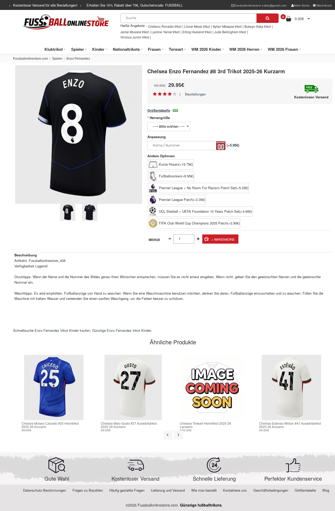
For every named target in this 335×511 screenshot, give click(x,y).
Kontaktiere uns (235, 490)
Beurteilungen (195, 94)
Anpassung (156, 136)
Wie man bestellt (204, 490)
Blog (325, 490)
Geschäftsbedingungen (270, 490)
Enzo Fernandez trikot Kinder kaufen (62, 330)
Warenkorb (324, 5)
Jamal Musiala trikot (134, 32)
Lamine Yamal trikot (166, 32)
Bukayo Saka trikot (257, 26)
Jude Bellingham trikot (230, 32)
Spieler (57, 58)
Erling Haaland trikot (196, 32)
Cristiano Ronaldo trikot (164, 26)
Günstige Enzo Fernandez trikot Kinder (121, 330)
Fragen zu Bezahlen (87, 490)
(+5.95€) (233, 145)
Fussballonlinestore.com (30, 58)
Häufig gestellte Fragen (126, 490)
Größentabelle (158, 110)
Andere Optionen (161, 155)
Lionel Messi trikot (197, 26)
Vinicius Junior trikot (134, 37)
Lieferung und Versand (168, 490)
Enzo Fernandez (78, 58)
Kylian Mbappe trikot (227, 26)
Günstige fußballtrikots (201, 505)
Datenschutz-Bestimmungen (44, 490)
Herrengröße (160, 117)
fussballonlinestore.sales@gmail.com (261, 5)
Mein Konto (302, 5)
